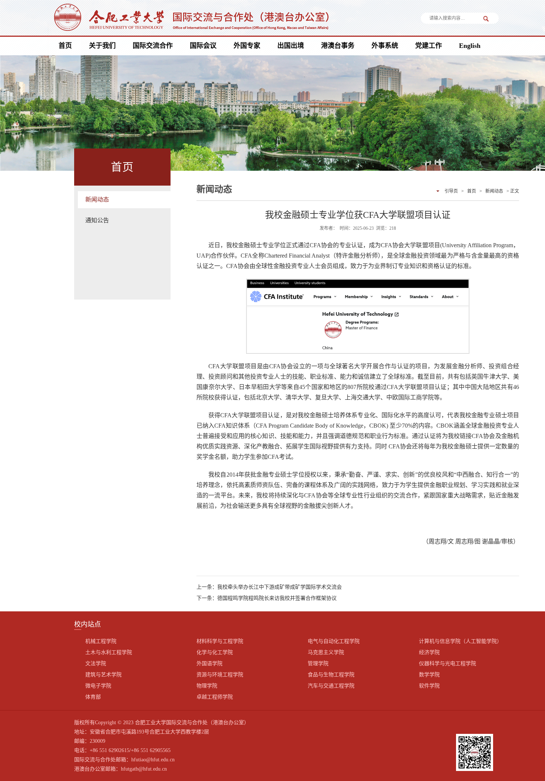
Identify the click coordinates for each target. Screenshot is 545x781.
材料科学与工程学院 (219, 641)
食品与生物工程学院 (331, 674)
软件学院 (429, 686)
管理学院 (318, 663)
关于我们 (102, 45)
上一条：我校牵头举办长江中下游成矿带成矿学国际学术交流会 (269, 587)
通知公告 (97, 220)
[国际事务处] (190, 18)
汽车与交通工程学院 (331, 686)
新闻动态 (97, 199)
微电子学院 (98, 686)
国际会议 (203, 45)
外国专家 (247, 45)
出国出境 (290, 45)
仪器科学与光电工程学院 (447, 663)
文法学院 (95, 663)
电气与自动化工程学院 (334, 641)
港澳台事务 (337, 45)
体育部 (93, 697)
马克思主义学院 (326, 652)
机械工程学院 (100, 641)
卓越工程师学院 (214, 697)
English (469, 45)
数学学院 (429, 674)
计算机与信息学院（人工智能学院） (460, 641)
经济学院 (429, 652)
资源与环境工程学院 (219, 674)
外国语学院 (209, 663)
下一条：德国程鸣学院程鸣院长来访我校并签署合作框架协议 (266, 598)
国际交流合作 (153, 45)
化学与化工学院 (214, 652)
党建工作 (428, 45)
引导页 (451, 191)
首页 (65, 45)
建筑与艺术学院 (103, 674)
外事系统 (384, 45)
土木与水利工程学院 (108, 652)
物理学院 (206, 686)
